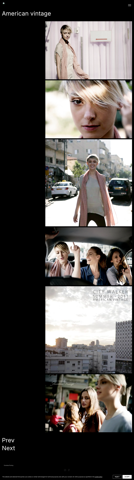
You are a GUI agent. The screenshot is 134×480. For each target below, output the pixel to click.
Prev (8, 440)
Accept (127, 477)
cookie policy (98, 477)
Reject (117, 477)
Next (8, 448)
